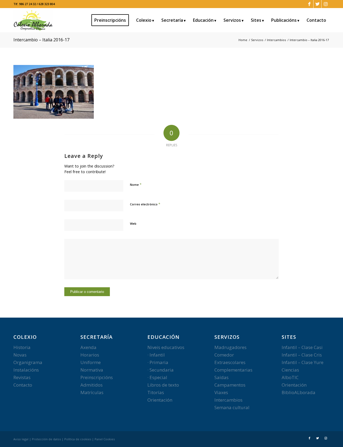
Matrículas (91, 392)
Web (133, 223)
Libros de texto (163, 385)
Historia (22, 347)
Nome (135, 184)
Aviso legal (20, 439)
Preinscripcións (96, 377)
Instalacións (26, 370)
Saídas (221, 377)
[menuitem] (111, 20)
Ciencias (290, 370)
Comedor (224, 355)
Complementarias (233, 370)
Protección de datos (46, 439)
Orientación (159, 400)
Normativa (91, 370)
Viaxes (221, 392)
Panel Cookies (105, 439)
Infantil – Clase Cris (302, 355)
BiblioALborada (298, 392)
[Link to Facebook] (309, 4)
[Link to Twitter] (317, 4)
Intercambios (228, 400)
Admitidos (91, 385)
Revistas (22, 377)
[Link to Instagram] (326, 4)
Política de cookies (77, 439)
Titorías (155, 392)
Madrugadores (230, 347)
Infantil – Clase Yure (302, 362)
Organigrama (27, 362)
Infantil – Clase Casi (302, 347)
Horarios (89, 355)
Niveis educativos (165, 347)
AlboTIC (290, 377)
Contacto (22, 385)
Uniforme (90, 362)
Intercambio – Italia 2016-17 (41, 40)
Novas (20, 355)
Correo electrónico (145, 204)
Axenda (88, 347)
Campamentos (229, 385)
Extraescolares (229, 362)
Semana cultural (231, 407)
